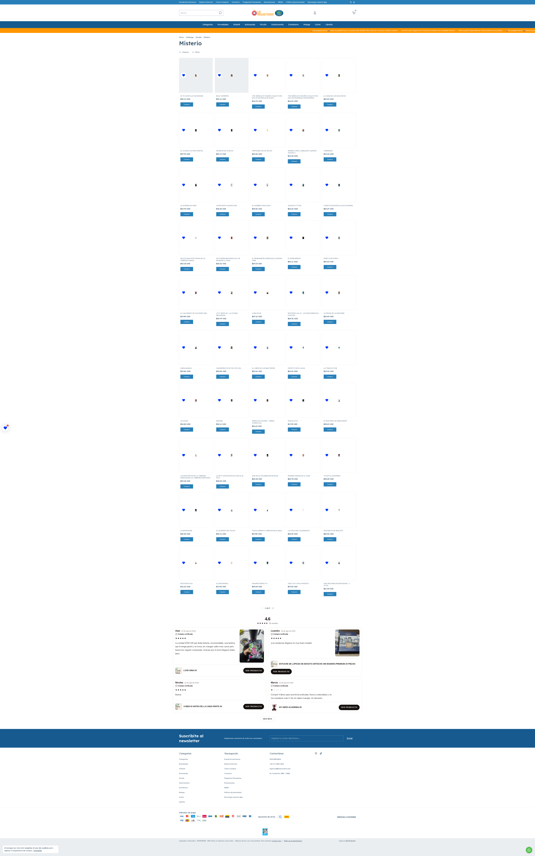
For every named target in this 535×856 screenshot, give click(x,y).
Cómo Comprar (222, 2)
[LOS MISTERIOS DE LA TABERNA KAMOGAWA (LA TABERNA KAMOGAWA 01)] (196, 455)
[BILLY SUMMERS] (232, 75)
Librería (329, 24)
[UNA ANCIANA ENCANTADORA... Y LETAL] (339, 562)
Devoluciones (269, 2)
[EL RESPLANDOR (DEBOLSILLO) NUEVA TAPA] (267, 238)
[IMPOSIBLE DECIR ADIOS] (267, 130)
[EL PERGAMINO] (232, 562)
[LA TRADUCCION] (339, 347)
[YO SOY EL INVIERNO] (339, 455)
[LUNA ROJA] (267, 292)
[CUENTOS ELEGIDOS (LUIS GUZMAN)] (339, 185)
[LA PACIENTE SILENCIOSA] (232, 185)
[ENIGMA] (232, 400)
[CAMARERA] (339, 130)
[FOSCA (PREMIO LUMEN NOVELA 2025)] (267, 510)
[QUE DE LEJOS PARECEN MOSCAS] (267, 455)
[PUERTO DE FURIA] (339, 238)
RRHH (280, 2)
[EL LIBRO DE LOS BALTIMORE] (267, 347)
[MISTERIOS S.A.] (196, 562)
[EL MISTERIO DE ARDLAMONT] (339, 400)
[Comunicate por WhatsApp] (529, 850)
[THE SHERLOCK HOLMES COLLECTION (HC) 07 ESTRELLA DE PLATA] (267, 75)
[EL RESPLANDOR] (303, 238)
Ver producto (253, 671)
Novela (199, 37)
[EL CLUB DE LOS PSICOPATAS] (196, 130)
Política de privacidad (295, 2)
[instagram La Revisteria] (351, 2)
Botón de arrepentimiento (293, 841)
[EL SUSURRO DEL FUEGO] (232, 510)
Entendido (38, 851)
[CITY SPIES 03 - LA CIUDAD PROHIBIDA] (232, 292)
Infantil (236, 24)
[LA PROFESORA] (196, 510)
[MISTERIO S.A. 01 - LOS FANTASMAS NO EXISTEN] (303, 292)
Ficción (263, 24)
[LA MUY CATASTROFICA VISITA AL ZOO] (232, 455)
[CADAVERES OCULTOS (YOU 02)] (232, 347)
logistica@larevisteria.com (280, 769)
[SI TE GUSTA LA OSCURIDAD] (196, 75)
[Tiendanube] (347, 841)
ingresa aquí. (276, 841)
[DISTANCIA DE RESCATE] (339, 510)
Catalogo (190, 37)
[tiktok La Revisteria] (354, 2)
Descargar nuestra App (317, 2)
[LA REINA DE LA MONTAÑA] (339, 292)
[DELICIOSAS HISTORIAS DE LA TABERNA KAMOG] (196, 238)
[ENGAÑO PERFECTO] (267, 562)
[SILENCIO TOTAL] (303, 185)
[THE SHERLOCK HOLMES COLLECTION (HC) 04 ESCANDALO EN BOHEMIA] (303, 75)
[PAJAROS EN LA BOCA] (232, 130)
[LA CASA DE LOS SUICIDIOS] (339, 75)
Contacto (236, 2)
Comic (318, 24)
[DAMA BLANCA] (196, 347)
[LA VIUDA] (196, 400)
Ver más (267, 719)
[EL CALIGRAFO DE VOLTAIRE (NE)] (196, 292)
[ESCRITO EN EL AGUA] (303, 347)
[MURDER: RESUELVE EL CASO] (303, 455)
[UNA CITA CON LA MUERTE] (303, 562)
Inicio (181, 37)
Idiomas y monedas (346, 817)
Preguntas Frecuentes (252, 2)
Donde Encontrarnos (187, 2)
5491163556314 (275, 759)
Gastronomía (277, 24)
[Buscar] (220, 13)
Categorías (208, 24)
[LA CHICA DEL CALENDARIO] (303, 510)
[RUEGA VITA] (303, 400)
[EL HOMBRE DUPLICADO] (267, 185)
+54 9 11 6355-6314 (277, 764)
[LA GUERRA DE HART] (196, 185)
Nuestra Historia (206, 2)
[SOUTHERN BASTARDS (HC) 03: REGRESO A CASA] (232, 238)
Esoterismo (293, 24)
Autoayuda (250, 24)
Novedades (222, 24)
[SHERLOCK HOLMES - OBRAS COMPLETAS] (267, 400)
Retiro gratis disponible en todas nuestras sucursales (440, 30)
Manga (306, 24)
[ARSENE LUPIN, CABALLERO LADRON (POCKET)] (303, 130)
